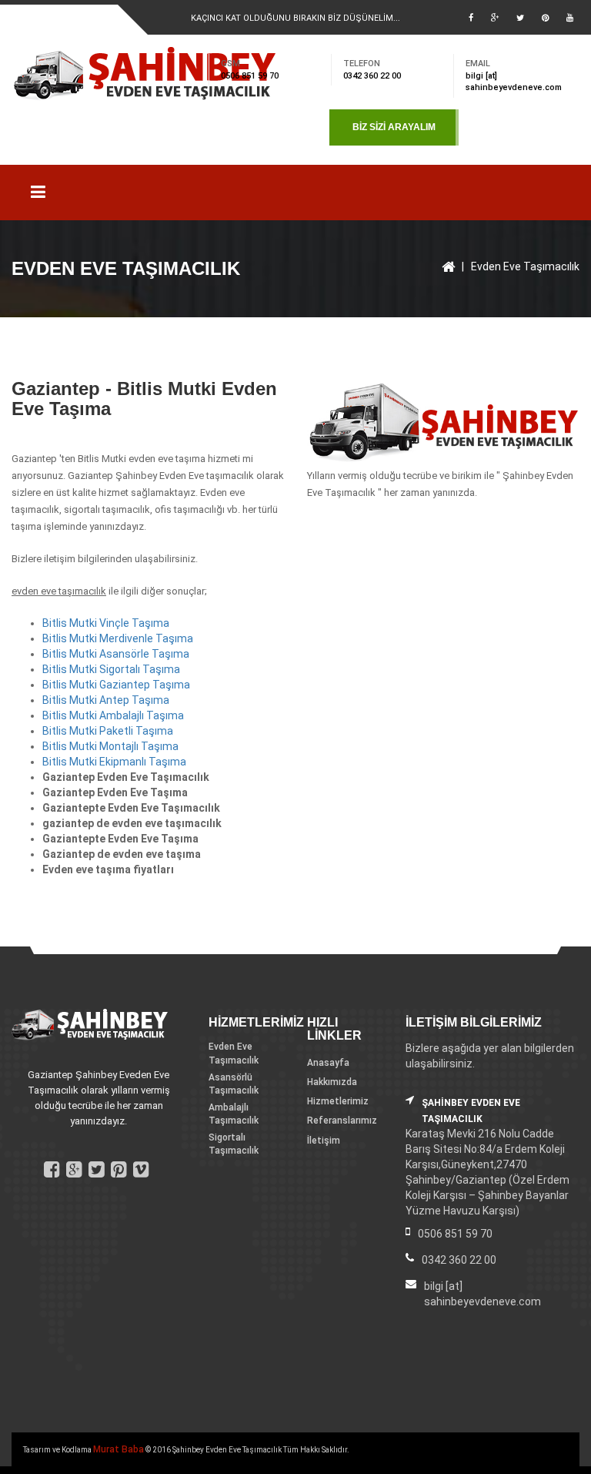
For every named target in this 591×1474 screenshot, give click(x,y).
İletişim (323, 1140)
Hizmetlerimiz (338, 1101)
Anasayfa (328, 1062)
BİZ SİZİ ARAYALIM (394, 127)
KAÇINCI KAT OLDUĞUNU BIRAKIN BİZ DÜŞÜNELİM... (295, 18)
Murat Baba (118, 1449)
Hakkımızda (332, 1082)
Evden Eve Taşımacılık (525, 266)
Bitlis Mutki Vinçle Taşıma (105, 623)
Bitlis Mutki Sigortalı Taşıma (111, 669)
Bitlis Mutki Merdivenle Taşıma (117, 638)
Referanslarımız (342, 1120)
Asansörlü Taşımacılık (234, 1084)
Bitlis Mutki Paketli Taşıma (107, 731)
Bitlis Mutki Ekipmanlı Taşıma (114, 761)
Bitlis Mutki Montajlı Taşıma (110, 746)
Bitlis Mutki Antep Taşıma (105, 700)
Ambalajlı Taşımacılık (234, 1114)
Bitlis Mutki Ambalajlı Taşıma (113, 715)
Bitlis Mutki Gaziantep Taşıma (116, 684)
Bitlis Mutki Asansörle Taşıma (115, 654)
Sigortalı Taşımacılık (234, 1144)
